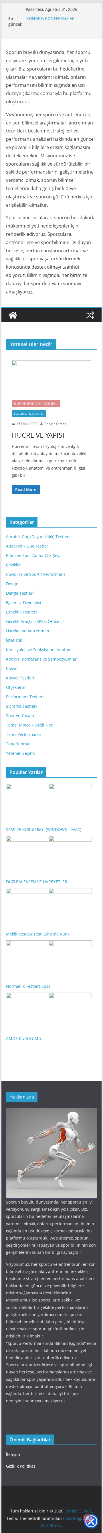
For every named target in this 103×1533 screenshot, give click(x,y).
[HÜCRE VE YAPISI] (51, 380)
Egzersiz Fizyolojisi (28, 414)
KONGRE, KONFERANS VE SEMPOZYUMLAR (50, 21)
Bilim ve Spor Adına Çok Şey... (36, 403)
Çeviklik (13, 565)
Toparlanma (17, 744)
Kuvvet (12, 668)
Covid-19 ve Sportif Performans (36, 574)
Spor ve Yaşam (20, 715)
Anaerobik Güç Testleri (27, 546)
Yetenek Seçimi (20, 753)
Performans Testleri (25, 696)
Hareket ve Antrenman (27, 630)
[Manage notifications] (87, 1518)
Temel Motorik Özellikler (29, 725)
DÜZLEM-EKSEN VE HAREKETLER (36, 881)
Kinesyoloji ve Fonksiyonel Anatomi (39, 649)
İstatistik (14, 640)
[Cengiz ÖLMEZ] (13, 315)
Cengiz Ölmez (55, 423)
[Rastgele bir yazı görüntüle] (90, 315)
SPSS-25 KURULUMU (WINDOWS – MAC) (43, 829)
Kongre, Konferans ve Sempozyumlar (41, 659)
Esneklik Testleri (21, 612)
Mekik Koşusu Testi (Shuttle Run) (37, 934)
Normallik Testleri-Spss (28, 986)
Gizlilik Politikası (21, 1466)
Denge (12, 583)
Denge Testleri (20, 593)
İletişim (13, 1454)
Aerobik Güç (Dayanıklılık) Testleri (38, 536)
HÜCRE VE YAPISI (38, 435)
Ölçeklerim (16, 687)
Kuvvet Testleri (20, 678)
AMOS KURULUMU (23, 1038)
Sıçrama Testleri (21, 706)
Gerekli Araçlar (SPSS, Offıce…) (35, 621)
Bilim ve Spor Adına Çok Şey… (34, 555)
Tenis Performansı (23, 734)
